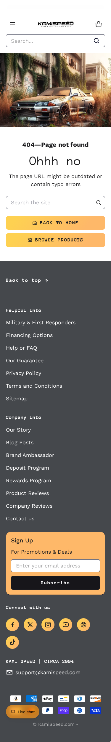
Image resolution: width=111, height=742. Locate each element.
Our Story (18, 430)
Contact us (20, 518)
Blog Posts (19, 442)
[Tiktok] (12, 642)
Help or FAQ (21, 348)
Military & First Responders (40, 322)
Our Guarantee (25, 360)
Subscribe (55, 582)
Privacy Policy (23, 373)
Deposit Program (27, 468)
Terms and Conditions (34, 386)
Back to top (23, 280)
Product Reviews (27, 493)
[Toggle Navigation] (12, 24)
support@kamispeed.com (48, 672)
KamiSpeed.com (56, 724)
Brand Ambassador (30, 455)
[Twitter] (30, 624)
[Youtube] (65, 624)
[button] (55, 40)
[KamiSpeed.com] (55, 24)
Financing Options (29, 335)
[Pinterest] (83, 624)
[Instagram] (47, 624)
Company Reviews (29, 506)
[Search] (98, 202)
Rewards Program (28, 480)
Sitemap (17, 398)
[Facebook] (12, 624)
